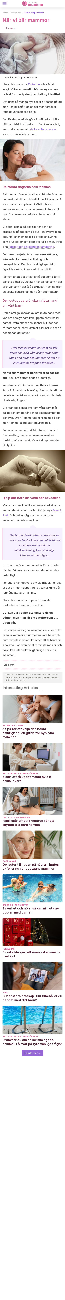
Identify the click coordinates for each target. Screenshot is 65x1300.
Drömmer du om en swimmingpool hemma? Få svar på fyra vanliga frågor (32, 1042)
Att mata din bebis (13, 725)
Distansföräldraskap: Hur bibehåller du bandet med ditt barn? (32, 998)
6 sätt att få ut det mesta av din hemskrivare (27, 779)
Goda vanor (9, 861)
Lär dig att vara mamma (16, 817)
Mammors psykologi (34, 13)
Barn (5, 993)
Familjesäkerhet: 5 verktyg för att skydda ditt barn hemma (28, 823)
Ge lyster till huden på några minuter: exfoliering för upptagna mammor (31, 866)
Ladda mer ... (32, 1053)
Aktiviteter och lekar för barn (20, 773)
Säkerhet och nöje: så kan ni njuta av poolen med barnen (31, 910)
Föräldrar (8, 949)
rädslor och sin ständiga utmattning (31, 246)
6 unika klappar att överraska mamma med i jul (31, 954)
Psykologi (16, 13)
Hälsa (5, 13)
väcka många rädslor (43, 129)
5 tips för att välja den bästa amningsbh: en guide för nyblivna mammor (28, 733)
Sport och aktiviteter (15, 905)
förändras (34, 84)
